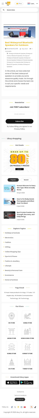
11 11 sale (29, 292)
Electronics (9, 238)
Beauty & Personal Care (13, 270)
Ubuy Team (25, 49)
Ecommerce (9, 275)
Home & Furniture (11, 280)
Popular (13, 180)
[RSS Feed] (31, 407)
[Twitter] (15, 407)
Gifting (7, 247)
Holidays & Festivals (12, 233)
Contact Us (20, 392)
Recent (26, 180)
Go (4, 10)
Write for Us (19, 399)
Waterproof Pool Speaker (14, 62)
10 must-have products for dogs (15, 292)
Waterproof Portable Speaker (24, 60)
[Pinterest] (18, 407)
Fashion (8, 242)
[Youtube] (25, 407)
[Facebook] (12, 407)
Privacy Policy (19, 129)
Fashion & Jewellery (12, 261)
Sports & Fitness (11, 256)
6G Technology (24, 298)
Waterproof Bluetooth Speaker (17, 53)
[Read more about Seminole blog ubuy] (8, 3)
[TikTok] (35, 407)
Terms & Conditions (20, 395)
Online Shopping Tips (13, 252)
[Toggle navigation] (3, 3)
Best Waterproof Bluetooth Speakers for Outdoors (19, 43)
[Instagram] (21, 407)
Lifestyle (8, 266)
